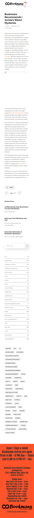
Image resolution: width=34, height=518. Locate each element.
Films (6, 276)
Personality (8, 315)
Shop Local (17, 414)
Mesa (20, 407)
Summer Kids (23, 421)
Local (17, 403)
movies (8, 410)
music (14, 410)
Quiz (6, 323)
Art (6, 256)
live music (9, 403)
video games (22, 429)
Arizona (8, 348)
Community (17, 377)
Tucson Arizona (11, 429)
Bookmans (20, 352)
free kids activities (11, 392)
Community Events (10, 264)
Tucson (23, 425)
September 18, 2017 (15, 26)
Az (20, 348)
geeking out (9, 396)
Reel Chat (18, 223)
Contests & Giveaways (11, 268)
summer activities (11, 421)
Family (22, 381)
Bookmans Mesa (10, 363)
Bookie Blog (8, 260)
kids (25, 396)
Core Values (8, 272)
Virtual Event (10, 432)
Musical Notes (9, 307)
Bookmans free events (13, 359)
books (23, 374)
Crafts (8, 381)
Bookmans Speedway (12, 374)
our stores (21, 163)
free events (19, 388)
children (8, 377)
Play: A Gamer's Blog (11, 319)
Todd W (8, 26)
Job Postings (8, 295)
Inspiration (8, 292)
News (6, 311)
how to (18, 396)
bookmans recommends (13, 370)
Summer (17, 418)
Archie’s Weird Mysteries (17, 113)
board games (10, 352)
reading (8, 414)
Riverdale (7, 56)
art (15, 348)
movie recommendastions (12, 303)
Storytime (9, 418)
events (15, 381)
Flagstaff (9, 385)
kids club (8, 399)
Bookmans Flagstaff (12, 355)
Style (6, 331)
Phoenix (22, 410)
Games (6, 280)
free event (9, 388)
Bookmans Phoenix (11, 366)
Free (16, 385)
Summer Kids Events (12, 425)
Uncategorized (9, 225)
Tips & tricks (8, 335)
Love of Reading (11, 407)
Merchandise (19, 236)
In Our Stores (8, 28)
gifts (6, 284)
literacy (17, 399)
